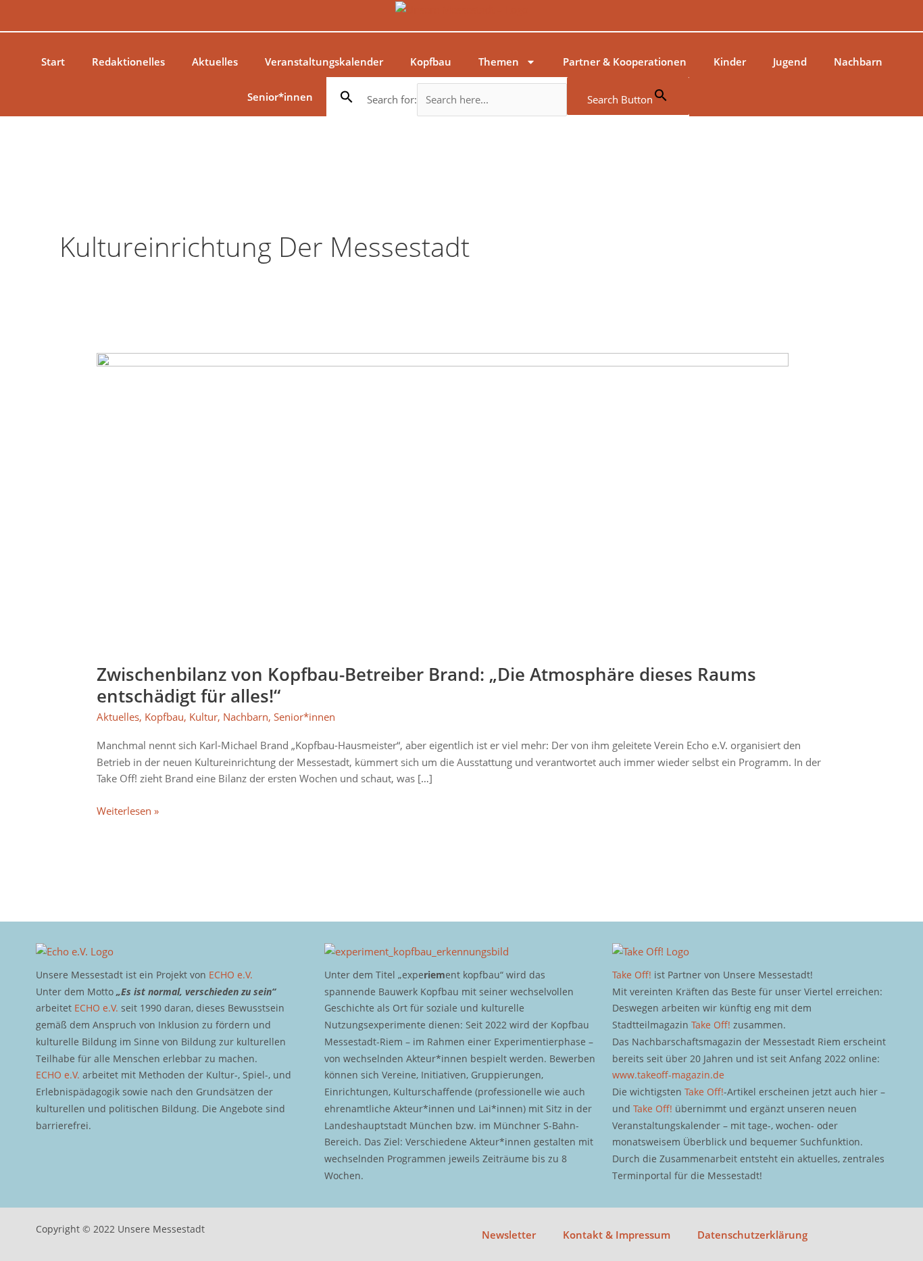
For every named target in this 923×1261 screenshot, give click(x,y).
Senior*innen (280, 96)
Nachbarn (858, 61)
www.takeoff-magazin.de (668, 1074)
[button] (346, 96)
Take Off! (631, 974)
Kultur (203, 716)
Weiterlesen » (128, 810)
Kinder (730, 61)
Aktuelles (215, 61)
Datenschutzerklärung (752, 1234)
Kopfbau (430, 61)
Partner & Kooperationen (625, 61)
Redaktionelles (128, 61)
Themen (498, 61)
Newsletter (509, 1234)
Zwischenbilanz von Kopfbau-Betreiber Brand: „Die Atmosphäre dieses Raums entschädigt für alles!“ (426, 685)
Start (53, 61)
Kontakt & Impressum (616, 1234)
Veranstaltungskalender (324, 61)
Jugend (790, 61)
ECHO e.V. (231, 974)
